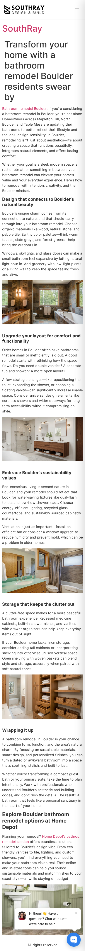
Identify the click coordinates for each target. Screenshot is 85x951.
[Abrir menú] (77, 10)
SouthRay (22, 28)
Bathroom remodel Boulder (24, 108)
